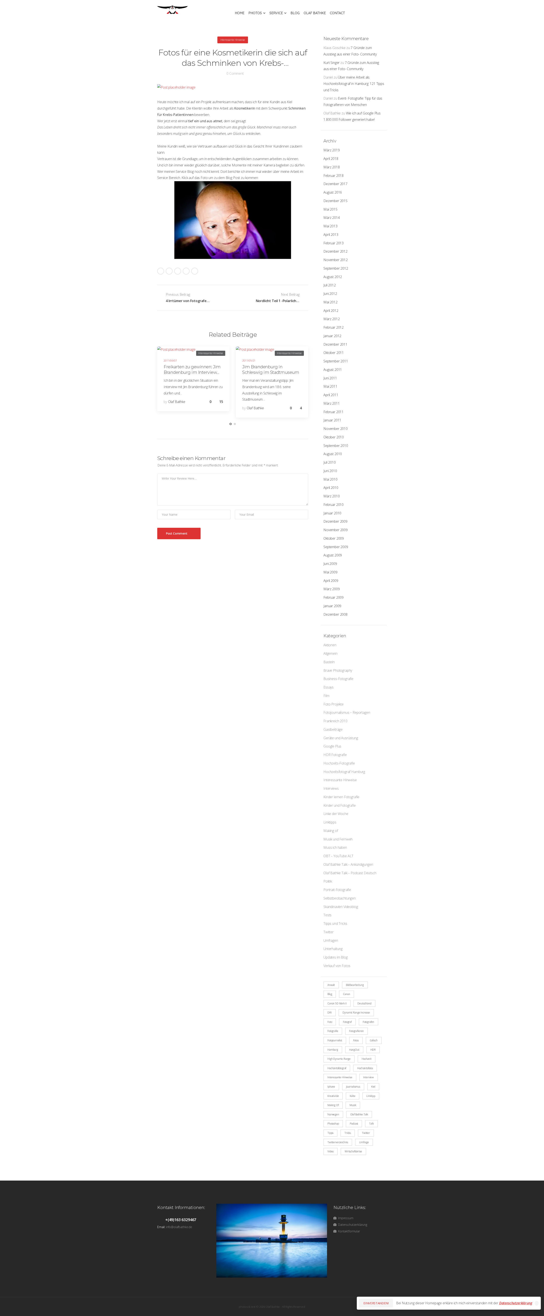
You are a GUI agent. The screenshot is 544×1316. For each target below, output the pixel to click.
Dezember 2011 (335, 344)
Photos (255, 13)
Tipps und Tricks (335, 923)
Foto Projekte (333, 704)
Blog (295, 13)
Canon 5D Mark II (336, 1003)
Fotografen (368, 1022)
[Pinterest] (177, 271)
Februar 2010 (333, 504)
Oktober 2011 (333, 352)
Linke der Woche (335, 813)
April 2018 (330, 158)
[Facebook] (160, 271)
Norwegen (333, 1114)
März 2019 (331, 150)
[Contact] (161, 1219)
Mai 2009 (330, 572)
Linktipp (370, 1096)
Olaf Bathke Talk (359, 1114)
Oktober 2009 (333, 538)
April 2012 (330, 310)
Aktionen (329, 645)
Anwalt (331, 985)
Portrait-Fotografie (337, 889)
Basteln (329, 662)
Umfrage (364, 1142)
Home (239, 13)
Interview (368, 1077)
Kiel (373, 1086)
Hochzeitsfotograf (336, 1068)
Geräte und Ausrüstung (340, 738)
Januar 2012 (332, 336)
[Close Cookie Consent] (537, 1303)
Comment (235, 73)
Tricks (347, 1133)
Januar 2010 (332, 513)
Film (326, 695)
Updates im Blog (335, 957)
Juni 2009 (330, 563)
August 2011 (332, 369)
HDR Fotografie (335, 754)
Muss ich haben (335, 847)
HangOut (354, 1049)
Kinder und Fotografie (339, 805)
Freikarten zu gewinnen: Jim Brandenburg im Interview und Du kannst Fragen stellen (193, 372)
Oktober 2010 (333, 437)
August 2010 (332, 454)
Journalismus (353, 1086)
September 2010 (335, 445)
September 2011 (335, 361)
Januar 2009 (332, 606)
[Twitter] (169, 271)
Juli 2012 (329, 285)
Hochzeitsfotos (365, 1068)
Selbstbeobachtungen (339, 898)
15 (221, 401)
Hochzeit (366, 1059)
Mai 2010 (330, 479)
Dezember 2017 (335, 184)
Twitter (328, 932)
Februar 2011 (333, 412)
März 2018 (331, 167)
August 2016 (332, 192)
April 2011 (330, 395)
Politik (327, 881)
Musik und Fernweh (338, 839)
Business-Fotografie (338, 678)
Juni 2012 (330, 293)
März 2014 (331, 217)
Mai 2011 (330, 386)
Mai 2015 (330, 209)
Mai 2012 (330, 302)
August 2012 (332, 276)
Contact (337, 13)
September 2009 (335, 547)
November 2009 (335, 530)
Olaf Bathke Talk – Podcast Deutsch (349, 873)
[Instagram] (186, 271)
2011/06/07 (170, 360)
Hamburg (332, 1049)
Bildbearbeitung (355, 985)
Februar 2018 (333, 175)
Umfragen (330, 940)
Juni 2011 (330, 378)
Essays (328, 687)
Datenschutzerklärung (515, 1303)
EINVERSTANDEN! (376, 1303)
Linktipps (329, 822)
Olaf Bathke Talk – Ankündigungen (348, 864)
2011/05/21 (248, 360)
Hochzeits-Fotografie (339, 763)
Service (276, 13)
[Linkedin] (194, 271)
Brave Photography (337, 670)
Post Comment (177, 533)
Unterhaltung (333, 948)
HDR (373, 1049)
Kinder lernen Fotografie (341, 797)
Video (330, 1151)
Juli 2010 (329, 462)
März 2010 (331, 496)
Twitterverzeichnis (337, 1142)
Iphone (331, 1086)
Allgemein (330, 653)
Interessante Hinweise (340, 780)
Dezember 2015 (335, 200)
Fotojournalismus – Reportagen (346, 712)
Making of (330, 830)
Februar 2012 (333, 327)
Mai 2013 (330, 226)
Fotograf (347, 1022)
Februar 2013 (333, 243)
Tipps (330, 1133)
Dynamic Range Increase (356, 1012)
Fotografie (332, 1031)
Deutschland (364, 1003)
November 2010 (335, 428)
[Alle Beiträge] (232, 298)
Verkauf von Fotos (336, 965)
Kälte (352, 1096)
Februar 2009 (333, 597)
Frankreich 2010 (335, 721)
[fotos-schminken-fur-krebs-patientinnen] (232, 220)
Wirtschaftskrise (353, 1151)
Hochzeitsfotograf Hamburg (344, 771)
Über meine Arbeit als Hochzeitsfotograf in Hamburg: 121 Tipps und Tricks (353, 83)
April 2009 (330, 580)
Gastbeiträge (333, 729)
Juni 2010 (330, 471)
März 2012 (331, 319)
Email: (161, 1227)
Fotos (356, 1040)
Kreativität (333, 1096)
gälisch (374, 1040)
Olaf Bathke (315, 13)
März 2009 (331, 589)
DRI (329, 1012)
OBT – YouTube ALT (338, 856)
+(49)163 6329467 (180, 1219)
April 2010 (330, 487)
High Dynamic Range (339, 1059)
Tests (327, 915)
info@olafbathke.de (179, 1227)
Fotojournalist (334, 1040)
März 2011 (331, 403)
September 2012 (335, 268)
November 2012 (335, 260)
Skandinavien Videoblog (340, 906)
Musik (353, 1105)
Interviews (331, 788)
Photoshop (333, 1123)
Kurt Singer (331, 62)
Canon (346, 994)
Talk (371, 1123)
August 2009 (332, 555)
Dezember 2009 (335, 521)
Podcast (354, 1123)
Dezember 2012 (335, 251)
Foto (329, 1022)
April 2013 (330, 234)
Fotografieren (356, 1031)
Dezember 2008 (335, 614)
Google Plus (332, 746)
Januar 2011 (332, 420)
